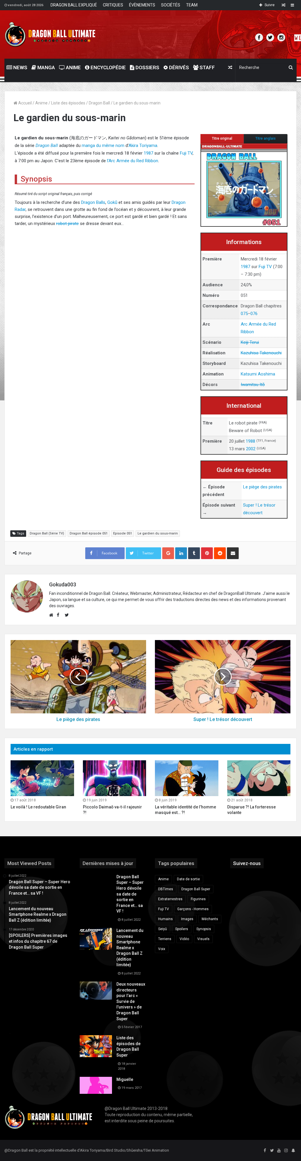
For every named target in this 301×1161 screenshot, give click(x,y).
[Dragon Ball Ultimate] (50, 34)
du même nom (110, 145)
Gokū (112, 202)
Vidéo (184, 939)
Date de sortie (188, 879)
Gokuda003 (62, 584)
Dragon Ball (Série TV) (47, 533)
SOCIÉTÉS (170, 5)
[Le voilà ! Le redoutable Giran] (42, 778)
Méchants (210, 919)
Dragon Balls (93, 202)
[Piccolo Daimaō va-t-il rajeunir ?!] (114, 778)
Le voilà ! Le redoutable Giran (38, 807)
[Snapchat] (293, 1150)
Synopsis (203, 929)
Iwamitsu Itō (253, 384)
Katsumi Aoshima (258, 374)
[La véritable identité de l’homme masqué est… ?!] (186, 778)
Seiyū (162, 929)
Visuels (203, 939)
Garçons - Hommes (193, 909)
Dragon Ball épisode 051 (89, 533)
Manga (45, 67)
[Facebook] (264, 1150)
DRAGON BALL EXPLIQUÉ (74, 5)
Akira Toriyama (142, 145)
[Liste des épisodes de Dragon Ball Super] (96, 1046)
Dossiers (146, 67)
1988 (250, 441)
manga (88, 145)
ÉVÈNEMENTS (142, 5)
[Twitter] (271, 1150)
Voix (161, 949)
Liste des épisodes (68, 103)
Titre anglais (265, 138)
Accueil (24, 103)
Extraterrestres (170, 899)
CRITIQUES (113, 5)
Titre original (222, 138)
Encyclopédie (107, 67)
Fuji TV (265, 266)
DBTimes (165, 889)
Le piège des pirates (262, 487)
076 (253, 313)
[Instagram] (286, 1150)
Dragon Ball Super (195, 889)
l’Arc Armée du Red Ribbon (132, 160)
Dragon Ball (99, 103)
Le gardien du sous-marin (158, 533)
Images (187, 919)
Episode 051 (122, 533)
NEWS (19, 67)
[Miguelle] (96, 1085)
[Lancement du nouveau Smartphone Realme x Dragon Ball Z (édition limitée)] (96, 939)
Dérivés (178, 67)
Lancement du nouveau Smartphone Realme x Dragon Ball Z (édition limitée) (129, 947)
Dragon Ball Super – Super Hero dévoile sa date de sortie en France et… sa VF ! (130, 894)
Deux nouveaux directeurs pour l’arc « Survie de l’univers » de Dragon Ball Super (130, 1001)
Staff (206, 67)
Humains (165, 919)
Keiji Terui (250, 342)
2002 (250, 448)
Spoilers (181, 929)
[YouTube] (278, 1150)
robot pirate (67, 223)
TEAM (192, 5)
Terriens (164, 939)
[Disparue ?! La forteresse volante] (259, 778)
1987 (245, 266)
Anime (73, 67)
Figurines (198, 899)
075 (244, 313)
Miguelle (124, 1079)
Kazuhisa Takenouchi (261, 353)
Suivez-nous (247, 863)
